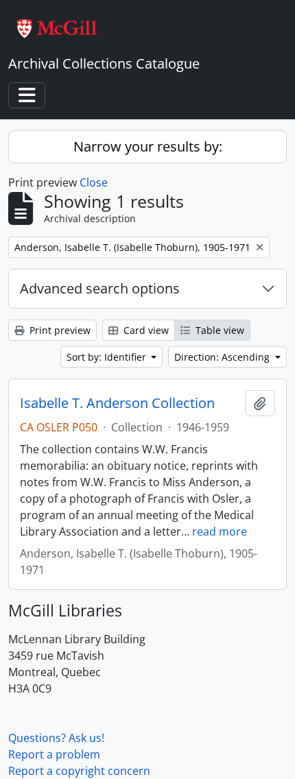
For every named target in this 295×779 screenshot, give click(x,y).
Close (94, 182)
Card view (145, 330)
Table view (218, 330)
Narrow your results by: (147, 146)
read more (219, 531)
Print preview (59, 330)
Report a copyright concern (79, 770)
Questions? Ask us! (56, 737)
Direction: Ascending (223, 356)
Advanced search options (100, 288)
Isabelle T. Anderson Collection (117, 403)
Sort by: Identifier (108, 356)
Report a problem (54, 754)
